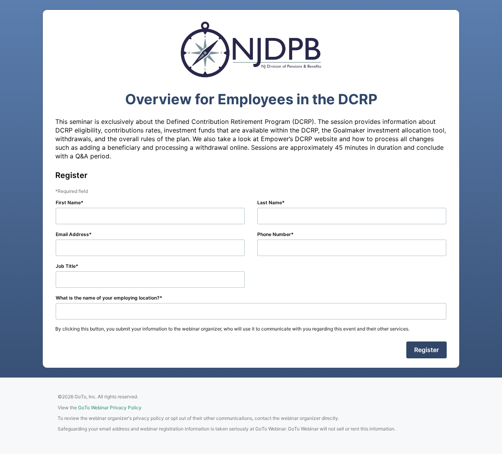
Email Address (72, 234)
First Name (68, 202)
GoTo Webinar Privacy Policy (110, 407)
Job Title (66, 266)
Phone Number (274, 234)
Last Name (269, 202)
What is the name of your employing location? (108, 298)
